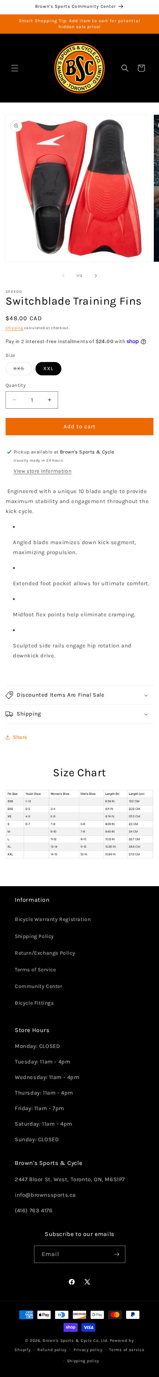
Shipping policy (83, 1360)
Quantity (16, 385)
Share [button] (20, 737)
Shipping (14, 328)
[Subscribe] (117, 1254)
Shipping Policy (34, 936)
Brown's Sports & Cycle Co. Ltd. (76, 1340)
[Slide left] (63, 276)
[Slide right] (96, 276)
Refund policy (52, 1349)
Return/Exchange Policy (45, 953)
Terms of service (126, 1349)
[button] (15, 68)
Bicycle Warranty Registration (53, 919)
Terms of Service (35, 969)
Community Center (38, 986)
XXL (48, 368)
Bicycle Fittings (34, 1003)
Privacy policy (88, 1349)
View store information (42, 471)
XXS (22, 370)
